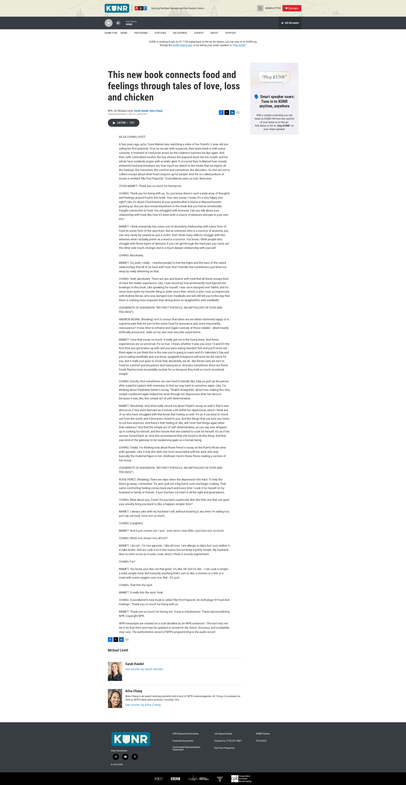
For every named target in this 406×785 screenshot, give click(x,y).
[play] (108, 23)
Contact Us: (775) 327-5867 (228, 741)
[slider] (123, 23)
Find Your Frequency (224, 748)
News (124, 33)
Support (230, 33)
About (214, 33)
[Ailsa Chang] (115, 698)
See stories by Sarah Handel (144, 669)
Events (199, 33)
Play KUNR (239, 45)
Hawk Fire (111, 33)
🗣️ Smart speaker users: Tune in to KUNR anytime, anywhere (274, 101)
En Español (180, 33)
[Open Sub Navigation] (130, 33)
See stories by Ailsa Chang (143, 705)
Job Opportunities (223, 734)
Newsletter (273, 8)
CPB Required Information (186, 734)
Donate (293, 8)
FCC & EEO (261, 741)
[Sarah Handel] (115, 671)
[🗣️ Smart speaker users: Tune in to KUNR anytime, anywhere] (274, 76)
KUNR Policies (263, 734)
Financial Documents (183, 741)
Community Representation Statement (186, 748)
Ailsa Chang (156, 110)
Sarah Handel (141, 110)
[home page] (131, 739)
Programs (141, 33)
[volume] (118, 23)
